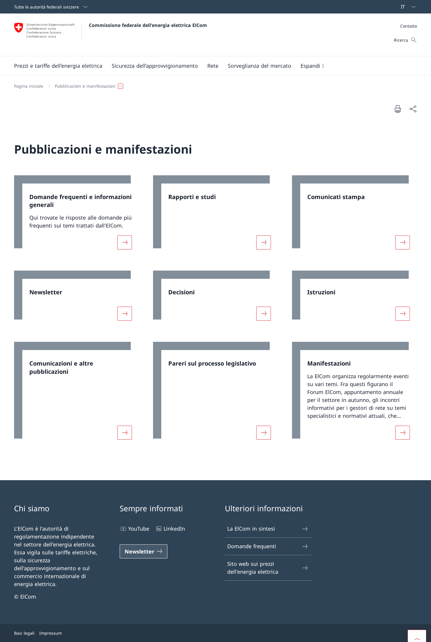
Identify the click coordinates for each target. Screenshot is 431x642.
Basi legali (24, 633)
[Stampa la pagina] (397, 109)
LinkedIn (174, 528)
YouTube (138, 528)
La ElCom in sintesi (251, 528)
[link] (76, 216)
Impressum (50, 633)
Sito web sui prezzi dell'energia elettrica (252, 567)
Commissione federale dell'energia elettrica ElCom (148, 25)
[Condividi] (412, 109)
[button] (58, 65)
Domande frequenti (251, 546)
